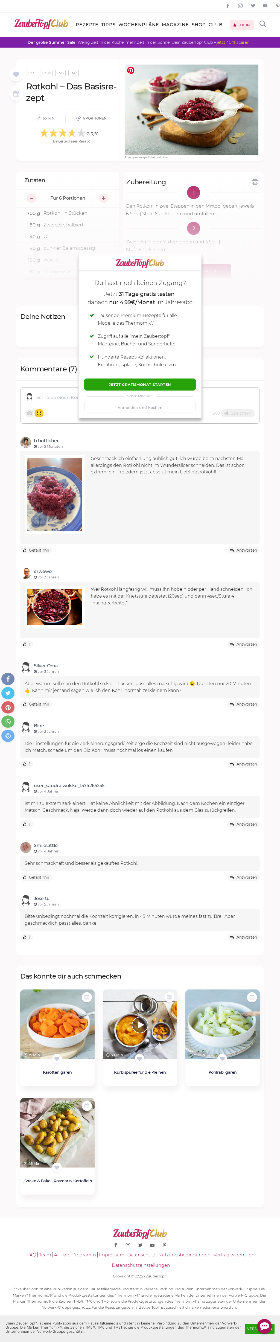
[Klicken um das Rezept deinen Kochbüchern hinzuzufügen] (57, 1059)
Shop (199, 24)
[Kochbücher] (16, 74)
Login (243, 25)
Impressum (111, 1254)
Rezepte (87, 24)
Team (45, 1254)
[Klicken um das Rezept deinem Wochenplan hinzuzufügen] (87, 997)
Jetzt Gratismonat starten (140, 384)
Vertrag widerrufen (234, 1254)
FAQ (31, 1254)
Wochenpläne (138, 24)
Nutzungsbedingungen (184, 1254)
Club (216, 24)
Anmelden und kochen (140, 407)
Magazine (175, 24)
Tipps (108, 24)
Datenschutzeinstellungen (141, 1265)
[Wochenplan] (16, 94)
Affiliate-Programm (75, 1254)
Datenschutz (141, 1254)
